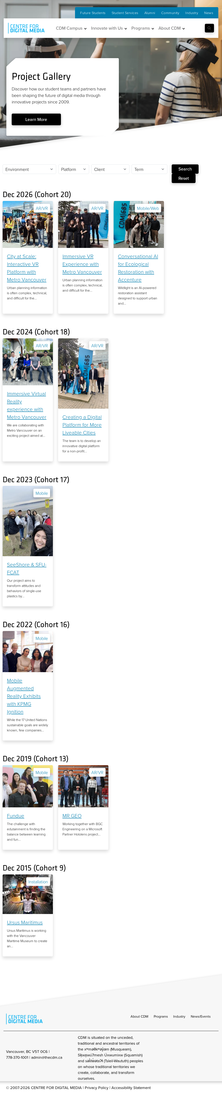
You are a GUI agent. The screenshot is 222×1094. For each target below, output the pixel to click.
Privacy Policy (96, 1087)
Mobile (42, 493)
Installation (38, 882)
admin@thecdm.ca (46, 1057)
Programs (161, 1016)
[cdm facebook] (194, 1058)
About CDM (139, 1016)
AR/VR (42, 208)
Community (170, 12)
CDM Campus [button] (69, 28)
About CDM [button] (169, 28)
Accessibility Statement (131, 1087)
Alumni (149, 12)
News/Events (201, 1016)
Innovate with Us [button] (107, 28)
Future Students (93, 12)
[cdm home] (23, 28)
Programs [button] (140, 28)
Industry (191, 12)
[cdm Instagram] (184, 1058)
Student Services (125, 12)
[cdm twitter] (203, 1058)
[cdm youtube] (213, 1058)
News (208, 12)
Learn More (36, 119)
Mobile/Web (148, 208)
